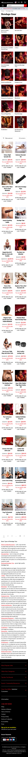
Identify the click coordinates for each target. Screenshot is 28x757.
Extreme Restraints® (19, 751)
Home (2, 11)
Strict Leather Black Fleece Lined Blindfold (7, 188)
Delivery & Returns (6, 709)
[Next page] (24, 536)
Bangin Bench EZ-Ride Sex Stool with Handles (7, 254)
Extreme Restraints (11, 747)
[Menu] (2, 5)
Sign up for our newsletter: (8, 727)
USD (16, 2)
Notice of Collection (6, 719)
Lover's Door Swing (7, 480)
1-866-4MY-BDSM (6, 704)
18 (20, 536)
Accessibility (4, 721)
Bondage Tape (20, 220)
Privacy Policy (5, 716)
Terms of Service (5, 711)
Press (2, 724)
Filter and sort (9, 138)
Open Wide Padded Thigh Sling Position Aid (20, 385)
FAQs (2, 706)
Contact (3, 714)
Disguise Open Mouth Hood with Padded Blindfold (7, 319)
